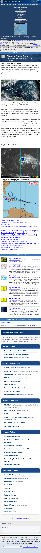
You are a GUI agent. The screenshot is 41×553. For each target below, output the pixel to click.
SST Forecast (25, 423)
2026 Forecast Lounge (14, 260)
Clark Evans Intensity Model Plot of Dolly (13, 235)
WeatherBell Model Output (13, 452)
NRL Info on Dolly (6, 247)
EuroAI (30, 440)
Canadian (7, 442)
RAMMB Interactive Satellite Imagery (17, 368)
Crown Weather (9, 505)
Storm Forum (8, 357)
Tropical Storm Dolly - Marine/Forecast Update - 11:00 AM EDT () (20, 45)
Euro (23, 440)
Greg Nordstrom (10, 495)
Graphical (18, 40)
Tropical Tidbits (9, 475)
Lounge (3, 136)
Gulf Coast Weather (11, 498)
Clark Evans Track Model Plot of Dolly (12, 231)
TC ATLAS (7, 405)
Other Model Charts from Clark (9, 239)
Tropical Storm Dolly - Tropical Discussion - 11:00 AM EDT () (19, 44)
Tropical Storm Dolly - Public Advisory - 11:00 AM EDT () (20, 48)
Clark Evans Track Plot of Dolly (10, 237)
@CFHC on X (31, 325)
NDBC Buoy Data (10, 384)
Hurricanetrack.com (11, 478)
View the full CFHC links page (20, 518)
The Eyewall (8, 508)
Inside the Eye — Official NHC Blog (16, 354)
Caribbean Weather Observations (15, 388)
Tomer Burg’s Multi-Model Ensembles (17, 449)
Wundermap (3, 42)
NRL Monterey (9, 378)
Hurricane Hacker (10, 512)
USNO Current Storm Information (15, 417)
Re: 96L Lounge (14, 287)
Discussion (29, 40)
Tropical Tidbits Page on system (10, 220)
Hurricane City (9, 481)
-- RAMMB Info (17, 247)
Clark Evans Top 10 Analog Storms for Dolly (13, 241)
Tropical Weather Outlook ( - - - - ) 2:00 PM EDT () (18, 41)
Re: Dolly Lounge (15, 258)
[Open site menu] (1, 1)
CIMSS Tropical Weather (12, 381)
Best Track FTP (9, 410)
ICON (17, 440)
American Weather (10, 502)
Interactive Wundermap (12, 391)
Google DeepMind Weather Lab (15, 459)
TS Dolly (20, 9)
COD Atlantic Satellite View (9, 249)
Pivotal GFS (8, 440)
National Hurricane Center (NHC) (15, 351)
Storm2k (7, 488)
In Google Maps (22, 233)
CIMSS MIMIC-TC (10, 374)
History (17, 42)
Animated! (29, 231)
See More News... (26, 53)
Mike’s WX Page (9, 491)
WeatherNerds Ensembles (13, 445)
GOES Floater (5, 224)
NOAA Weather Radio (11, 426)
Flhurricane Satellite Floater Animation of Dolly (14, 222)
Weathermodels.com (11, 455)
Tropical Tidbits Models (12, 436)
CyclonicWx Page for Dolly (28, 226)
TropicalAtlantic (9, 485)
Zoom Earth (8, 371)
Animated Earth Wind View (13, 394)
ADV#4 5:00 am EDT (20, 11)
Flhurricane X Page (27, 319)
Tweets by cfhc (5, 322)
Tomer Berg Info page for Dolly (9, 226)
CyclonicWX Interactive (12, 464)
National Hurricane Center (30, 547)
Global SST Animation (12, 423)
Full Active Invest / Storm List (14, 414)
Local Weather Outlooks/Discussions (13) (12, 51)
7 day (23, 40)
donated (17, 541)
